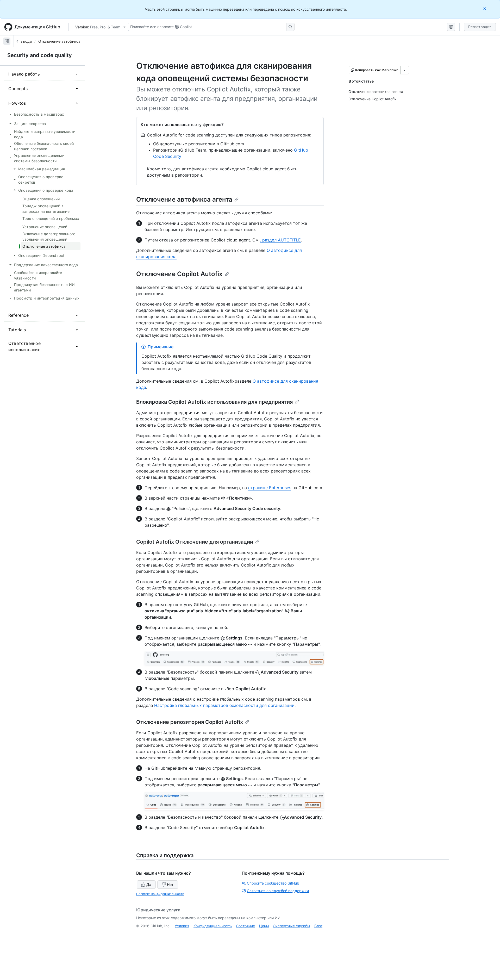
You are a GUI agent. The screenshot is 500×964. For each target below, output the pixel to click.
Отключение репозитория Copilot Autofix (189, 722)
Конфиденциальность (212, 926)
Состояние (245, 926)
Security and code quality (39, 55)
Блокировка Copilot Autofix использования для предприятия (214, 402)
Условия (182, 926)
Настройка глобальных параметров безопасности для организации (224, 705)
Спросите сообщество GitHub (273, 883)
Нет (170, 884)
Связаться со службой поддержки (278, 890)
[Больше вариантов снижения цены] (404, 70)
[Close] (485, 8)
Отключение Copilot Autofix (179, 274)
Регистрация (479, 26)
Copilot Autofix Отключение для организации (194, 542)
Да (148, 884)
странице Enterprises (269, 487)
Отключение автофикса (59, 41)
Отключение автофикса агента (184, 199)
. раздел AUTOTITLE (280, 239)
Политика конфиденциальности (160, 894)
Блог (318, 926)
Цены (264, 926)
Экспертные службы (291, 926)
